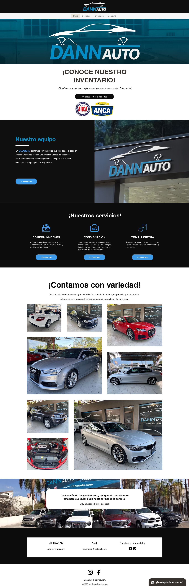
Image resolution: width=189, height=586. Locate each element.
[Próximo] (177, 503)
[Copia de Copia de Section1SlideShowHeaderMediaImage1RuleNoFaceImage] (98, 521)
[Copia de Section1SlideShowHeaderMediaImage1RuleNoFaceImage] (94, 521)
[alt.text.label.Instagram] (90, 572)
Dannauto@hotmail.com (95, 580)
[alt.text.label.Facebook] (98, 572)
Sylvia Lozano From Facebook (94, 504)
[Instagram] (134, 548)
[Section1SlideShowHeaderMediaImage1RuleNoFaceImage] (91, 521)
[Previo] (11, 503)
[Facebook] (130, 548)
